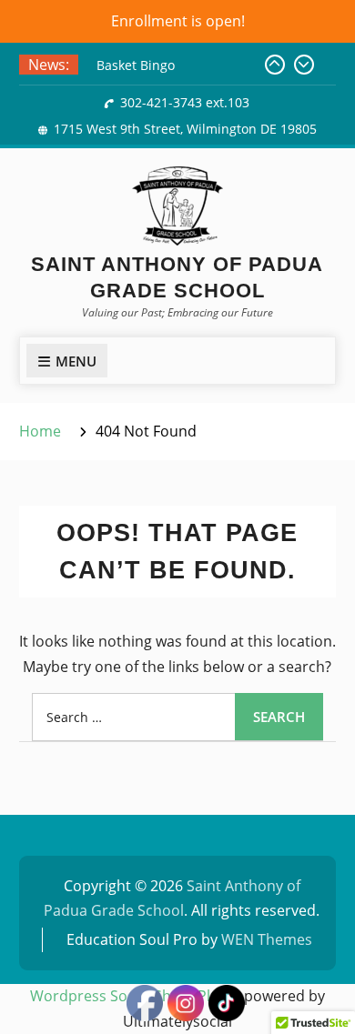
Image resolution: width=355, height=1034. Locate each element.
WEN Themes (266, 939)
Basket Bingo (135, 65)
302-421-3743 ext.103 (184, 102)
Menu (76, 361)
